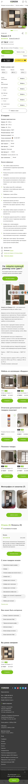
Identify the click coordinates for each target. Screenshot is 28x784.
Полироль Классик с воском (8, 432)
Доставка (3, 743)
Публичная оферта (8, 255)
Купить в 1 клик (21, 52)
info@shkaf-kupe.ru (8, 700)
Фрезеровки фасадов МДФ (7, 762)
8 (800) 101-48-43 (8, 697)
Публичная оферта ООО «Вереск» (9, 755)
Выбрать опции (14, 110)
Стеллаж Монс (20, 432)
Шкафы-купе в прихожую (9, 584)
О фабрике (3, 739)
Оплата (2, 55)
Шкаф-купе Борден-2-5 (6, 468)
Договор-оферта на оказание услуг (9, 757)
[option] (9, 389)
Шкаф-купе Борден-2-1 (6, 393)
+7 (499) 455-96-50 (8, 695)
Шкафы (5, 569)
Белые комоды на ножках (9, 630)
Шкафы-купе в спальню (9, 580)
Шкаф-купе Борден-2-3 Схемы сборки (13, 253)
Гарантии (25, 55)
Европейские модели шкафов (10, 565)
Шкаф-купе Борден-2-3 (6, 664)
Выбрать (22, 78)
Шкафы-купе (6, 576)
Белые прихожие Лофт (8, 619)
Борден (11, 250)
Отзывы (3, 741)
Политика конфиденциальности (8, 753)
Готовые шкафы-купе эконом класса (12, 572)
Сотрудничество (5, 750)
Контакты (3, 764)
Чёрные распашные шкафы (10, 623)
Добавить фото (14, 515)
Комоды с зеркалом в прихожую (11, 615)
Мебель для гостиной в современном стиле (12, 596)
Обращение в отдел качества (8, 759)
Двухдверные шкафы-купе (9, 591)
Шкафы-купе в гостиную (9, 588)
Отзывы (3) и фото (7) (14, 38)
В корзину (7, 52)
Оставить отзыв (14, 553)
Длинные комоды (7, 627)
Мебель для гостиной (8, 601)
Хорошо (14, 780)
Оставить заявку (10, 278)
